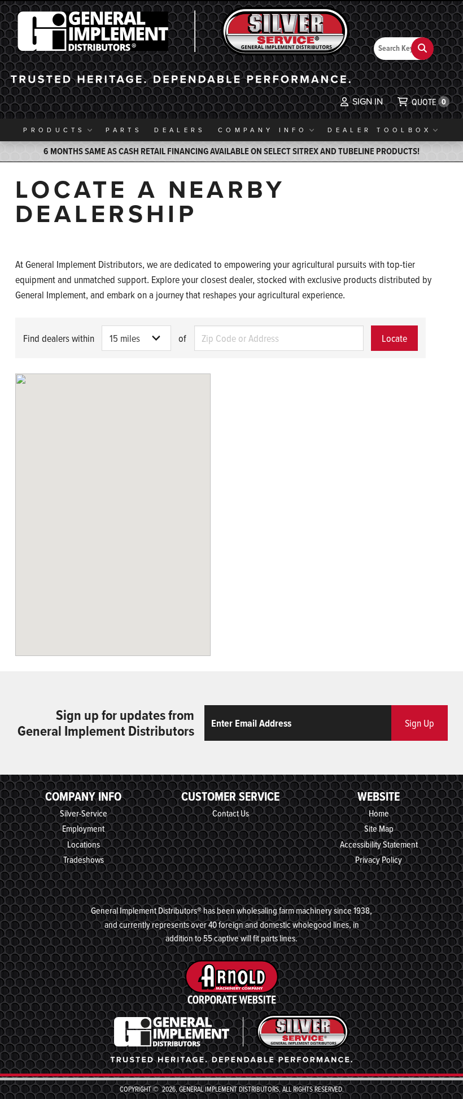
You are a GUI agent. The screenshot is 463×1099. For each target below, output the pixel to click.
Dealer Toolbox (379, 129)
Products (54, 129)
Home (379, 813)
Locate (394, 338)
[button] (361, 101)
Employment (83, 828)
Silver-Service (83, 813)
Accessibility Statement (379, 844)
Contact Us (230, 813)
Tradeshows (83, 859)
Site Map (379, 828)
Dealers (180, 129)
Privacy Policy (378, 859)
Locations (83, 844)
